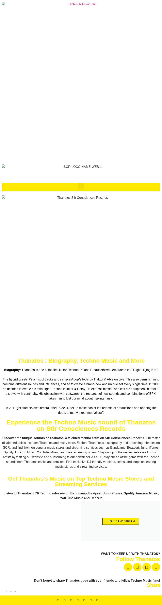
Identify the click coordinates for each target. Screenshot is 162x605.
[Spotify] (91, 600)
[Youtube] (146, 567)
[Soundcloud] (137, 567)
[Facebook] (128, 567)
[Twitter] (71, 600)
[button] (81, 186)
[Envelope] (104, 600)
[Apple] (97, 600)
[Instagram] (156, 567)
